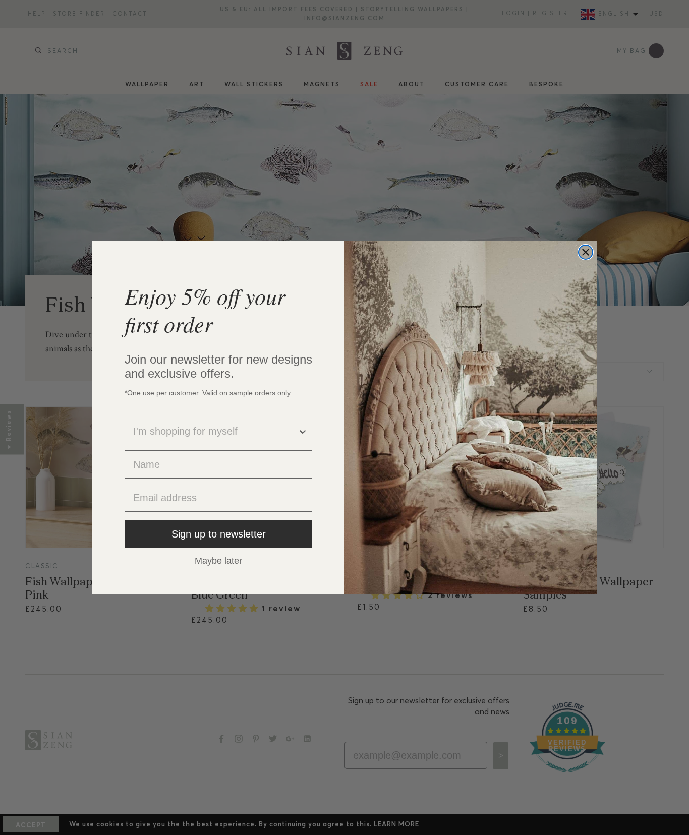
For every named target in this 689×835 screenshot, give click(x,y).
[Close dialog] (586, 252)
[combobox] (215, 431)
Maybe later (218, 560)
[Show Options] (303, 431)
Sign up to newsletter (218, 534)
